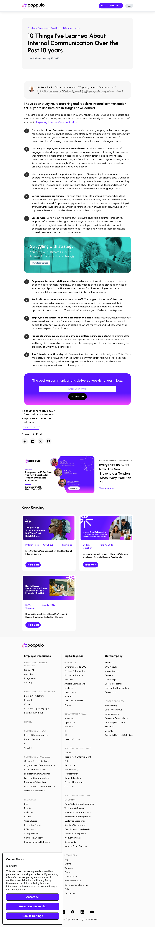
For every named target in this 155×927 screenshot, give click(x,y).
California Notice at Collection (119, 735)
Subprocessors (112, 714)
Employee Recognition (75, 833)
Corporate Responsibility (116, 718)
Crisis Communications (35, 769)
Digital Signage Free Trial (76, 885)
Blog (53, 28)
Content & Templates (74, 671)
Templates (69, 893)
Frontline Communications (36, 778)
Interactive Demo (32, 825)
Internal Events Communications (39, 786)
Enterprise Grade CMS (75, 667)
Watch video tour (31, 428)
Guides (27, 816)
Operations (69, 722)
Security (28, 682)
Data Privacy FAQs (113, 710)
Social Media (70, 842)
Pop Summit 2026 (72, 880)
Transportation (71, 774)
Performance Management (77, 816)
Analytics (28, 674)
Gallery (67, 889)
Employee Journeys (33, 713)
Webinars (28, 812)
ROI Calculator (31, 829)
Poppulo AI (29, 670)
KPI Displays (69, 799)
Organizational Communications (39, 765)
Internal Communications (36, 735)
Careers (109, 675)
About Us (109, 662)
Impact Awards (112, 671)
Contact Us (110, 692)
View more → (106, 488)
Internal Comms (72, 739)
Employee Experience (38, 28)
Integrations (30, 678)
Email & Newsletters (34, 696)
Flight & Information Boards (77, 829)
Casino (67, 752)
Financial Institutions (73, 782)
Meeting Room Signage (75, 846)
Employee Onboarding (35, 782)
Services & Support (33, 838)
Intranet (28, 700)
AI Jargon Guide (31, 833)
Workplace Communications (77, 812)
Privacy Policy (111, 705)
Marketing (69, 718)
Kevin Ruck (47, 87)
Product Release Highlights (36, 842)
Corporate (69, 786)
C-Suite (28, 748)
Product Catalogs (72, 838)
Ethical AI (109, 726)
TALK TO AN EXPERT (111, 5)
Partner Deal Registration (117, 688)
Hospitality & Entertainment (77, 757)
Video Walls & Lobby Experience (79, 804)
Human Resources (32, 739)
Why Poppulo (111, 667)
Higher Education (72, 778)
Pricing (67, 705)
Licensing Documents (115, 722)
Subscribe (77, 396)
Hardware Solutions (73, 675)
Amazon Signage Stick (75, 684)
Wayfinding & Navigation (75, 808)
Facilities (68, 726)
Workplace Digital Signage (36, 708)
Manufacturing (71, 769)
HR (65, 735)
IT (25, 743)
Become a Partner (113, 684)
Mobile (27, 704)
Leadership (110, 679)
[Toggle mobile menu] (129, 6)
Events (27, 808)
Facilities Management (75, 825)
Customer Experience (75, 821)
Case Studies (30, 821)
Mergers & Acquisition (34, 790)
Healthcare (69, 765)
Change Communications (36, 761)
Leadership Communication (37, 774)
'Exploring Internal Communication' (57, 122)
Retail (67, 761)
